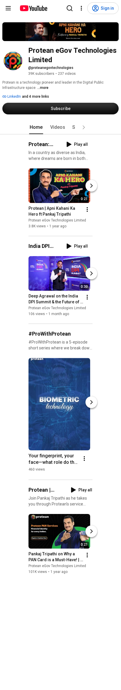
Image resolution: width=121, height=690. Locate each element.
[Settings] (81, 8)
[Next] (91, 186)
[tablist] (60, 127)
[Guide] (8, 8)
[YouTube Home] (33, 8)
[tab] (36, 127)
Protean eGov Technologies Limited (57, 220)
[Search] (69, 8)
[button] (84, 127)
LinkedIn (13, 96)
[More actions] (87, 209)
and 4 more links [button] (35, 96)
